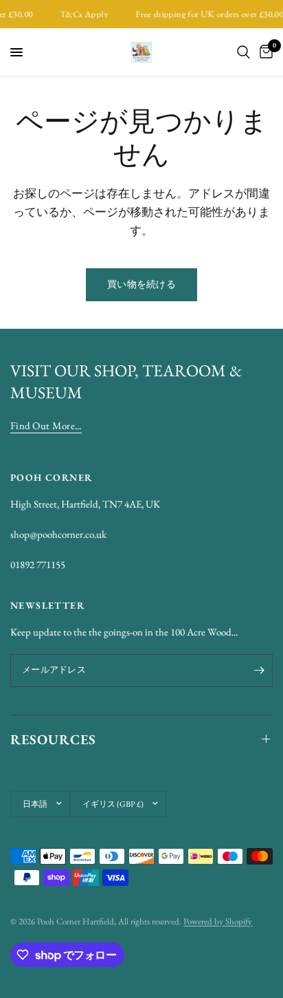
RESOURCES (53, 739)
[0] (264, 52)
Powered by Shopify (217, 921)
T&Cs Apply (82, 14)
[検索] (243, 52)
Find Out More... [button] (46, 425)
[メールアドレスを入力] (259, 670)
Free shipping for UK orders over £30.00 (207, 14)
